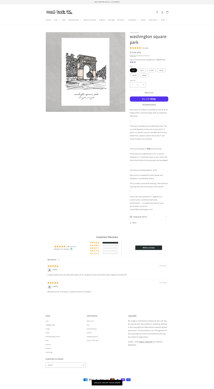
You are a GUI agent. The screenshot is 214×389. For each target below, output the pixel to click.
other (48, 333)
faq (88, 325)
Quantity (132, 80)
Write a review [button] (149, 248)
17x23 (151, 70)
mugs (48, 329)
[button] (56, 19)
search (89, 333)
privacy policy (92, 329)
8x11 (142, 70)
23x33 (161, 70)
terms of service (92, 340)
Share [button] (134, 223)
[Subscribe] (83, 365)
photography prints (53, 337)
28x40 (134, 75)
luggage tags (50, 325)
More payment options (149, 104)
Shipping (133, 55)
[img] (53, 266)
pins (47, 340)
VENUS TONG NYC (146, 342)
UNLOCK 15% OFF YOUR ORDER (107, 382)
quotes (48, 344)
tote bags (49, 352)
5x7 (133, 70)
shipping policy (92, 337)
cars (47, 321)
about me (90, 321)
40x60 (144, 75)
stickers (48, 348)
